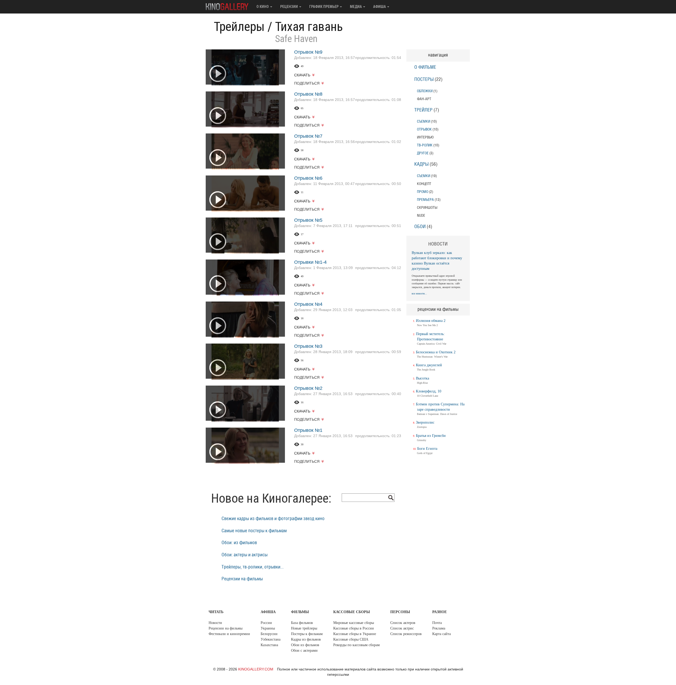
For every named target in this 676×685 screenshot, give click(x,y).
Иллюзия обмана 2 (430, 321)
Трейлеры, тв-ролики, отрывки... (253, 567)
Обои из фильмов (305, 645)
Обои (420, 227)
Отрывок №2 (308, 388)
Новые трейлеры (304, 628)
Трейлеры (239, 26)
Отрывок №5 (308, 220)
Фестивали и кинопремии (229, 634)
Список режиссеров (406, 634)
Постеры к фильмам (307, 634)
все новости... (419, 293)
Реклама (438, 628)
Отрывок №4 (308, 304)
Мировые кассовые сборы (353, 623)
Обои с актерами (304, 650)
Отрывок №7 (308, 136)
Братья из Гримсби (431, 436)
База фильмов (302, 623)
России (266, 623)
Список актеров (402, 623)
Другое (423, 153)
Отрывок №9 (308, 52)
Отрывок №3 (308, 346)
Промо (422, 191)
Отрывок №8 (308, 94)
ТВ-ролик (425, 145)
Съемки (423, 121)
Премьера (425, 199)
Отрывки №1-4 (310, 262)
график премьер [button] (324, 6)
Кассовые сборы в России (353, 628)
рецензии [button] (289, 6)
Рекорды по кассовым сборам (356, 645)
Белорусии (269, 634)
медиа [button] (356, 6)
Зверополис (425, 422)
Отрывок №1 (308, 430)
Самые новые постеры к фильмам (254, 531)
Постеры (424, 79)
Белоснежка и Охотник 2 (436, 352)
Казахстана (269, 645)
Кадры (421, 164)
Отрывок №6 (308, 178)
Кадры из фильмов (306, 639)
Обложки (425, 91)
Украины (268, 628)
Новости (215, 623)
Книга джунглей (429, 365)
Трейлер (423, 110)
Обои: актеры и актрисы (244, 555)
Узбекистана (270, 639)
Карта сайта (441, 634)
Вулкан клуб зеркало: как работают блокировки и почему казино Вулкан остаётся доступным (437, 261)
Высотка (422, 378)
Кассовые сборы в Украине (354, 634)
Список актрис (402, 628)
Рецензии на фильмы (242, 579)
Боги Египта (427, 449)
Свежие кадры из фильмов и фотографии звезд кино (273, 519)
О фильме (425, 67)
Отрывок (424, 129)
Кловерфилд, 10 (428, 391)
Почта (437, 623)
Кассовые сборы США (350, 639)
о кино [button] (263, 6)
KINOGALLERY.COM (255, 669)
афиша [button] (380, 6)
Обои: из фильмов (239, 543)
